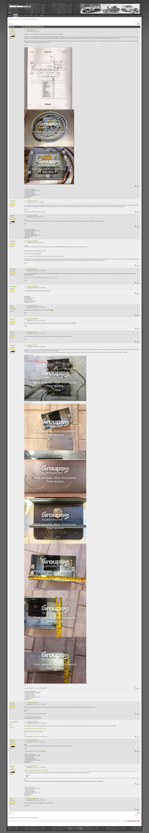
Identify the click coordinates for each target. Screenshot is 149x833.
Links (31, 15)
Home (10, 15)
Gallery (25, 15)
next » (139, 22)
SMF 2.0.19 (69, 827)
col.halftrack (13, 286)
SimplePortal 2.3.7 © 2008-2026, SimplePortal (74, 831)
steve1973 (12, 201)
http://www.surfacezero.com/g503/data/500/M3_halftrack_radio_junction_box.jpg (41, 277)
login (13, 5)
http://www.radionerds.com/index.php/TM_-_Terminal (35, 728)
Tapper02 (12, 30)
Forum (15, 15)
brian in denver (14, 721)
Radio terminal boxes (31, 29)
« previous (136, 22)
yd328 (11, 306)
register (17, 5)
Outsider (12, 703)
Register (41, 15)
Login (36, 15)
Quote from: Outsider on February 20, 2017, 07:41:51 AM (36, 770)
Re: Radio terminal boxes (32, 200)
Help (21, 15)
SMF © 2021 (74, 827)
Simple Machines (80, 827)
